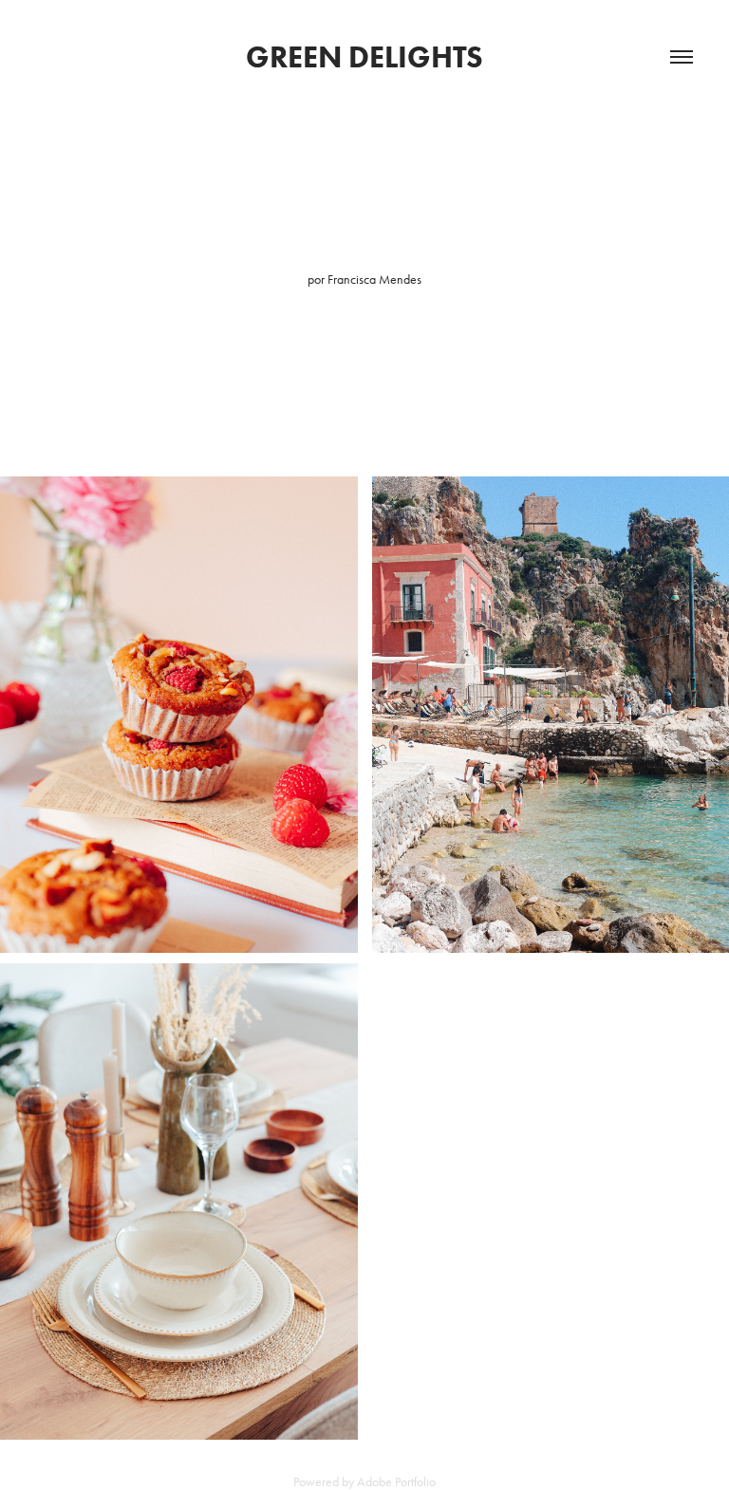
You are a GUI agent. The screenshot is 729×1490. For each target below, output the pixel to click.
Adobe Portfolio (396, 1482)
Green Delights (364, 56)
